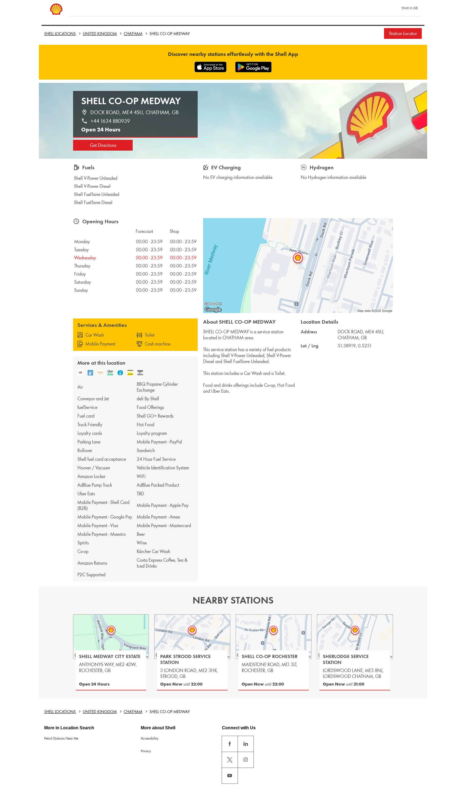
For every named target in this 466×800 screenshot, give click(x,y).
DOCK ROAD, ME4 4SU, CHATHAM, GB (134, 112)
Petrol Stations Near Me (61, 738)
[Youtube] (230, 776)
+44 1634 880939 (110, 121)
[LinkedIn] (246, 744)
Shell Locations (60, 33)
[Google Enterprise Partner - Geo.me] (213, 303)
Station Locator (403, 33)
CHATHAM (133, 33)
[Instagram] (246, 760)
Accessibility (149, 738)
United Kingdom (100, 33)
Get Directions (103, 145)
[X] (230, 760)
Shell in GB (409, 8)
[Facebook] (230, 744)
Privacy (146, 751)
